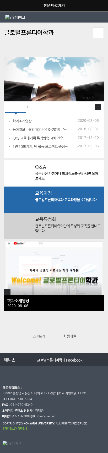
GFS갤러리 (40, 107)
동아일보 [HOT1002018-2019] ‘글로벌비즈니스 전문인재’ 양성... (40, 130)
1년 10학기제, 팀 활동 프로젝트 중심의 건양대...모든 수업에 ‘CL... (40, 147)
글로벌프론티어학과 (29, 32)
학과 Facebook (70, 107)
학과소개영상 (22, 121)
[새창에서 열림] (29, 17)
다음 (99, 332)
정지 (6, 50)
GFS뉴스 (16, 107)
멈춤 (26, 359)
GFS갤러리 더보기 (7, 292)
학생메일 (69, 336)
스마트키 (39, 336)
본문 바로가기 (54, 5)
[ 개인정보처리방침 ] (15, 428)
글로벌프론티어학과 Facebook (59, 360)
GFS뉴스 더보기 (98, 107)
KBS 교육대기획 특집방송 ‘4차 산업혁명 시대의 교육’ (40, 138)
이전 (8, 332)
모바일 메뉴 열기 (98, 33)
